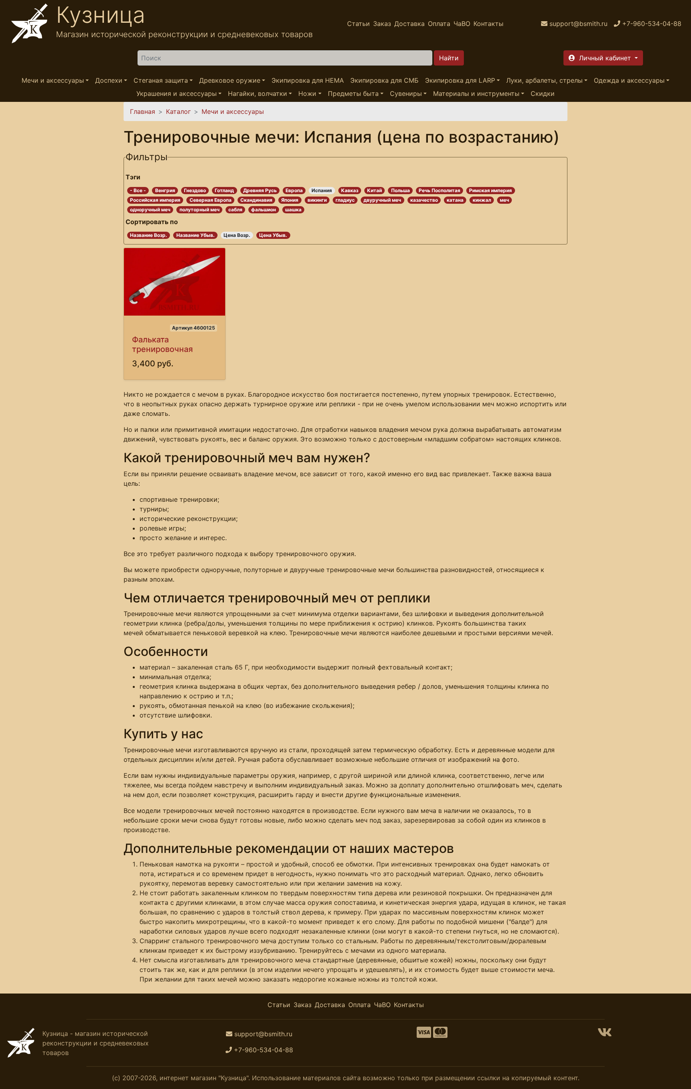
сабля (235, 210)
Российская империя (155, 200)
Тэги (133, 177)
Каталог (178, 111)
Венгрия (165, 190)
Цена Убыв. (273, 235)
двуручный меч (382, 200)
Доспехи (108, 80)
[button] (603, 58)
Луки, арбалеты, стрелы (544, 80)
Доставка (409, 24)
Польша (400, 190)
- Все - (138, 190)
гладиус (345, 200)
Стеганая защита (161, 80)
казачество (424, 200)
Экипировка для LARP (460, 80)
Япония (289, 200)
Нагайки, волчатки (257, 93)
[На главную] (30, 24)
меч (504, 200)
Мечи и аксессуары (53, 80)
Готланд (224, 190)
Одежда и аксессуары (629, 80)
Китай (374, 190)
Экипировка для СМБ (384, 80)
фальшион (263, 210)
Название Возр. (148, 235)
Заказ (382, 24)
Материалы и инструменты (476, 93)
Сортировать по (152, 222)
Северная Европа (211, 200)
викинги (317, 200)
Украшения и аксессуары (176, 93)
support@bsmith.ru (263, 1034)
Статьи (358, 24)
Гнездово (195, 190)
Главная (142, 111)
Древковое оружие (229, 80)
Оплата (439, 24)
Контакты (488, 24)
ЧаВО (461, 24)
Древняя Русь (260, 190)
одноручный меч (150, 210)
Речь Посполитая (439, 190)
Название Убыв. (195, 235)
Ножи (307, 93)
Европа (294, 190)
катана (455, 200)
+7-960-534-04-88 (263, 1050)
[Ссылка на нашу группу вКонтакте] (604, 1035)
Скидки (543, 93)
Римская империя (490, 190)
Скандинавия (256, 200)
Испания (322, 190)
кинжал (482, 200)
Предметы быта (353, 93)
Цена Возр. (237, 235)
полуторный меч (200, 210)
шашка (293, 210)
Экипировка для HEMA (308, 80)
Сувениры (406, 93)
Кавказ (349, 190)
